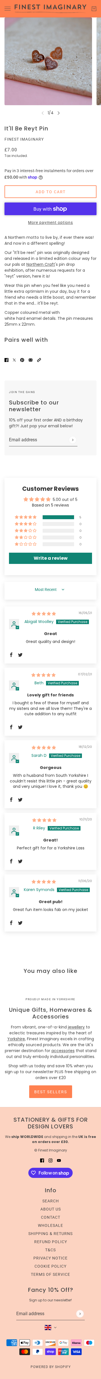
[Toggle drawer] (7, 8)
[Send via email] (30, 359)
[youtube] (59, 1160)
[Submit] (72, 440)
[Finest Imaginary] (50, 9)
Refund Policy (50, 1241)
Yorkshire (16, 1039)
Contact (50, 1217)
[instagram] (50, 1160)
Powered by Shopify (51, 1367)
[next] (59, 113)
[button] (39, 359)
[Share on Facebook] (6, 359)
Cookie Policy (50, 1266)
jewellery (76, 1027)
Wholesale (50, 1225)
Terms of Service (50, 1274)
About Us (50, 1209)
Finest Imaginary (24, 139)
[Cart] (94, 9)
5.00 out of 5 (65, 499)
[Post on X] (14, 359)
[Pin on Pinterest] (22, 359)
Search (50, 1201)
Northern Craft (40, 264)
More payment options (50, 222)
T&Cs (50, 1250)
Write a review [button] (51, 558)
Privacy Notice (50, 1258)
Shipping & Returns (50, 1233)
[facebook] (42, 1160)
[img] (44, 614)
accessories (63, 1051)
